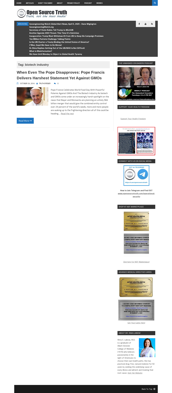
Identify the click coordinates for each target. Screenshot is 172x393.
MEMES (99, 3)
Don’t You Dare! (45, 3)
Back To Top (147, 388)
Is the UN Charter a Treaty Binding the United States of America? (59, 41)
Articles (30, 3)
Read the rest (67, 113)
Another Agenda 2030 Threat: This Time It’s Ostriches (54, 32)
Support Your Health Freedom (133, 118)
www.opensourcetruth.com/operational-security (136, 195)
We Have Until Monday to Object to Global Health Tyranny (55, 54)
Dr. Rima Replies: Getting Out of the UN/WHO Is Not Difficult (57, 48)
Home (18, 3)
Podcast (88, 3)
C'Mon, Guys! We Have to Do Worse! (45, 45)
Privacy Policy (73, 3)
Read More (24, 120)
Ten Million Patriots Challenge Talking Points (49, 38)
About (60, 3)
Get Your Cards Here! (136, 322)
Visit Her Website (135, 372)
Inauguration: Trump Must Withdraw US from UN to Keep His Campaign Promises (66, 35)
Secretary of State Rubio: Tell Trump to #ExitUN (51, 29)
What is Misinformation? (40, 51)
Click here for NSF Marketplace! (136, 261)
